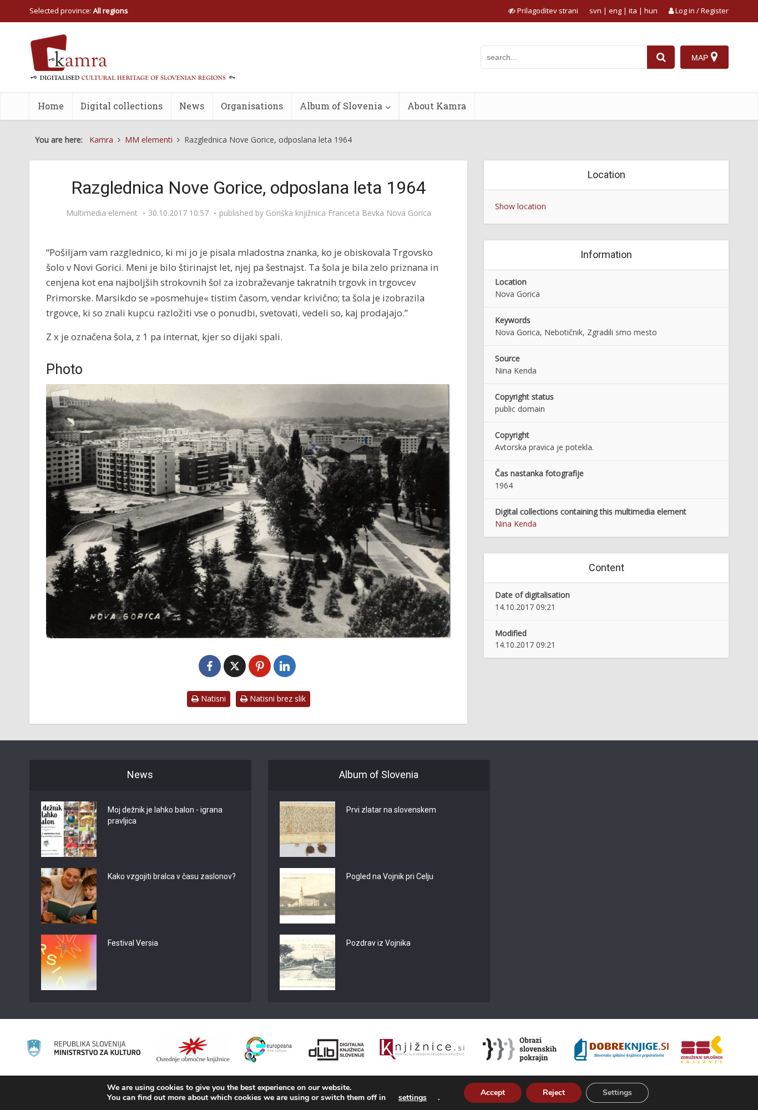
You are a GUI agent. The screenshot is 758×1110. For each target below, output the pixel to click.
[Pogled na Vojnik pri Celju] (307, 896)
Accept (493, 1092)
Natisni (212, 698)
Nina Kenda (516, 523)
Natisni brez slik (276, 698)
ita (633, 11)
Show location (520, 206)
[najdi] (661, 57)
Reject (554, 1092)
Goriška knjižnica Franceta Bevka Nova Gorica (348, 213)
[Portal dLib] (336, 1049)
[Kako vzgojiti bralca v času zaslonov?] (69, 896)
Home (51, 106)
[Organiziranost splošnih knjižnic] (193, 1049)
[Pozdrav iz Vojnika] (307, 962)
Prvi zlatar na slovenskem (391, 809)
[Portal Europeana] (268, 1050)
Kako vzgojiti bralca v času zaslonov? (172, 876)
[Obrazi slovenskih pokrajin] (519, 1049)
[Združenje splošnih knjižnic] (701, 1049)
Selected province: (78, 11)
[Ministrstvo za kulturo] (83, 1050)
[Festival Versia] (69, 962)
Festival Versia (133, 943)
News (191, 106)
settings (412, 1098)
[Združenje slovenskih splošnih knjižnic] (422, 1049)
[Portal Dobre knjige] (621, 1049)
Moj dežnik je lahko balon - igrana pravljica (165, 815)
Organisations (252, 106)
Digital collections (121, 106)
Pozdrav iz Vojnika (378, 943)
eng (615, 11)
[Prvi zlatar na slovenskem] (307, 829)
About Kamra (436, 106)
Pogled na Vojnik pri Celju (389, 876)
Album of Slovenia (341, 106)
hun (651, 11)
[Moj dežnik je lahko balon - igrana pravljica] (69, 829)
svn (595, 11)
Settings (617, 1092)
